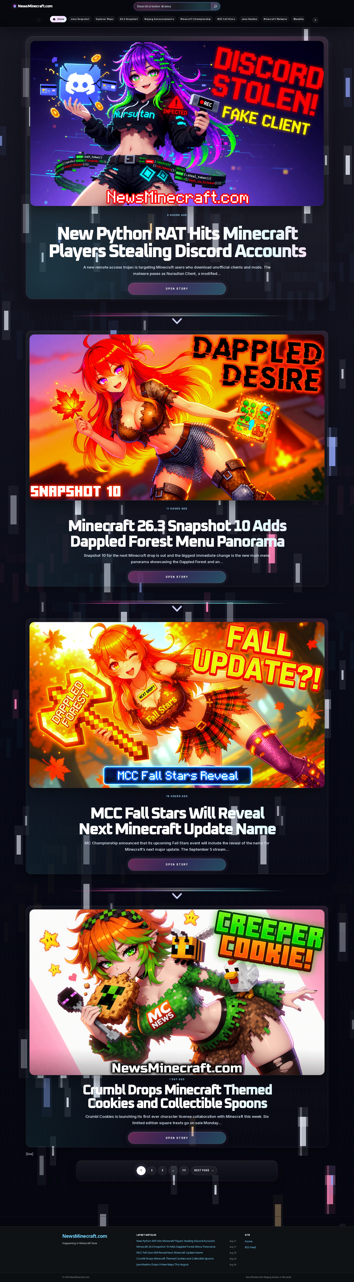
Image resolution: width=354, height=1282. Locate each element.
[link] (177, 183)
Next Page (204, 1170)
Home (248, 1241)
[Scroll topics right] (315, 20)
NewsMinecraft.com (35, 6)
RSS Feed (250, 1247)
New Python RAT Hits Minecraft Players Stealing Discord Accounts (177, 243)
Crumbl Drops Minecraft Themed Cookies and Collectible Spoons (177, 1097)
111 (184, 1170)
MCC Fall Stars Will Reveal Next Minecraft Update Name (177, 821)
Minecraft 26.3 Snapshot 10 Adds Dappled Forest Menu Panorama (177, 534)
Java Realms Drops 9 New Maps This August (162, 1264)
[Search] (215, 6)
